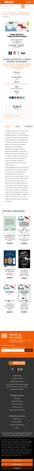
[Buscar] (23, 6)
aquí (20, 455)
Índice (17, 126)
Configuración (17, 468)
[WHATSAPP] (21, 369)
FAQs (17, 427)
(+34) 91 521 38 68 (17, 378)
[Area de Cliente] (29, 2)
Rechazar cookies (17, 464)
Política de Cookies (17, 407)
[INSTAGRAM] (18, 369)
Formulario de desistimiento (17, 425)
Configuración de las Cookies (17, 410)
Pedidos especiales (17, 422)
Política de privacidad (17, 404)
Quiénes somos (17, 419)
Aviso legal (17, 398)
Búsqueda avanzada (29, 6)
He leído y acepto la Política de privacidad (14, 353)
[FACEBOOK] (12, 369)
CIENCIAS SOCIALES (12, 12)
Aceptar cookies (17, 460)
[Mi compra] (27, 2)
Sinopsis (7, 126)
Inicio (3, 12)
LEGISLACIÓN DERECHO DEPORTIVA (17, 84)
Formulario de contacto (17, 389)
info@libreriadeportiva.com (17, 381)
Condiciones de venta (17, 401)
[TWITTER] (15, 369)
